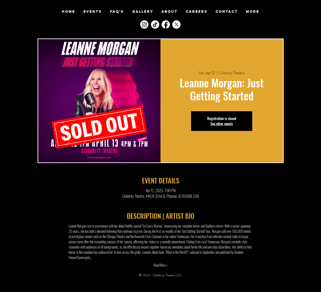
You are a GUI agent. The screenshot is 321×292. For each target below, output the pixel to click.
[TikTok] (155, 24)
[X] (176, 24)
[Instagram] (144, 24)
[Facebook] (166, 24)
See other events (222, 123)
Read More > (161, 265)
